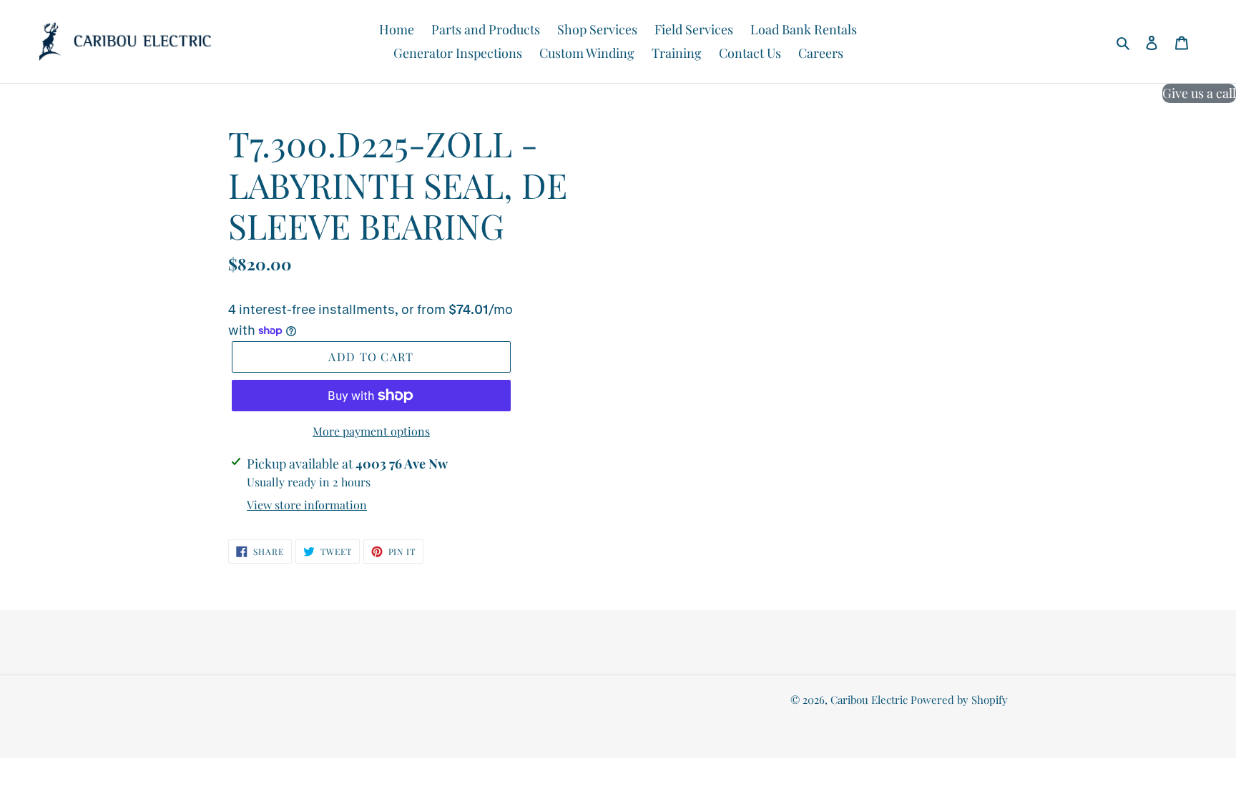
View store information (307, 504)
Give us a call (1199, 93)
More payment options (371, 430)
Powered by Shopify (959, 699)
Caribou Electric (869, 699)
